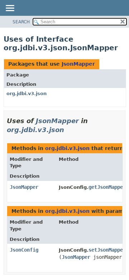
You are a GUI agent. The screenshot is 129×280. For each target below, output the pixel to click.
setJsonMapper (107, 250)
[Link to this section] (69, 130)
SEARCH (21, 21)
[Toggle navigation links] (10, 9)
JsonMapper (78, 64)
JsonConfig (24, 250)
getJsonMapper (107, 187)
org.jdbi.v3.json (26, 93)
